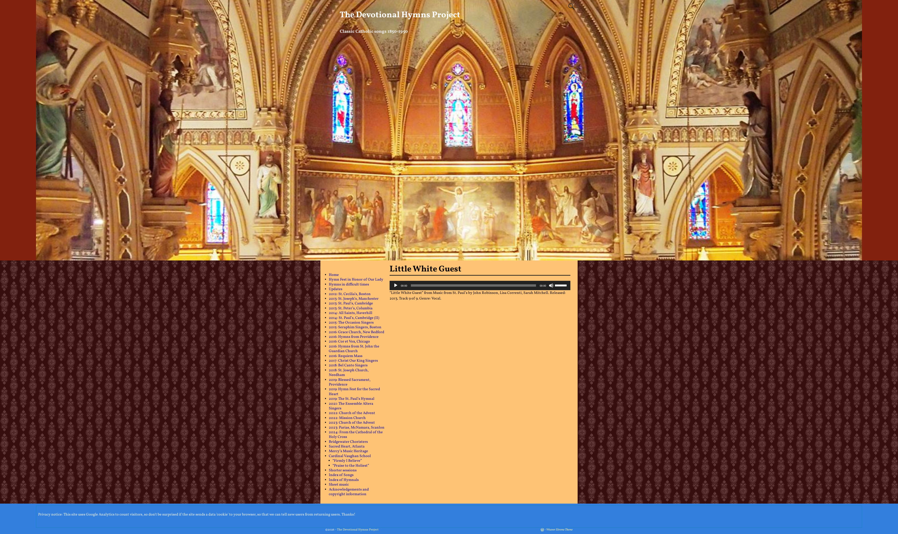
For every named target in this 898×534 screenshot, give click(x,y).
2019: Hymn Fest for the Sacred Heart (354, 392)
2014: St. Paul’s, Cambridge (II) (354, 318)
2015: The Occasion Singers (351, 322)
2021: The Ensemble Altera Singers (351, 406)
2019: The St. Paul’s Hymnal (351, 398)
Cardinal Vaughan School (350, 456)
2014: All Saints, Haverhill (350, 313)
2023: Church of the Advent (352, 422)
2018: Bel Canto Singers (348, 365)
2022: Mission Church (347, 418)
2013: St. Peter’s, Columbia (351, 308)
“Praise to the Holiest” (351, 465)
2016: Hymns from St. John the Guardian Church (354, 349)
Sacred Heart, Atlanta (347, 446)
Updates (335, 289)
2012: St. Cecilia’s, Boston (350, 294)
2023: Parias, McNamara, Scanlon (356, 427)
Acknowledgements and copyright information (349, 492)
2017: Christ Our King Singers (353, 360)
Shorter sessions (343, 470)
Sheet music (339, 484)
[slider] (561, 285)
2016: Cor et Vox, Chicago (349, 341)
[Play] (395, 285)
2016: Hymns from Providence (354, 336)
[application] (480, 285)
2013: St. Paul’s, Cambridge (351, 303)
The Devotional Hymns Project (400, 15)
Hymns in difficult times (349, 284)
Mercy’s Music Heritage (348, 451)
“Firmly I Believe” (347, 460)
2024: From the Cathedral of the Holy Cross (356, 435)
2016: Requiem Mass (345, 356)
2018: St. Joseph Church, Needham (349, 373)
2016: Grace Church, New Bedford (356, 332)
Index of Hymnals (344, 480)
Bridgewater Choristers (348, 441)
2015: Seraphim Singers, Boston (355, 327)
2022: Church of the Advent (352, 413)
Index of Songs (341, 475)
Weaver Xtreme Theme (559, 530)
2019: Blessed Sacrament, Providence (349, 382)
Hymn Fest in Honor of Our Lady (356, 279)
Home (334, 275)
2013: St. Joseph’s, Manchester (354, 298)
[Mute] (551, 285)
